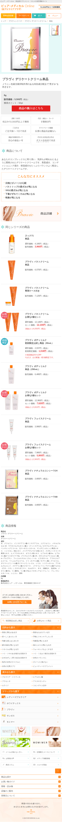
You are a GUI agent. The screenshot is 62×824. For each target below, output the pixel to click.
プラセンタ (6, 681)
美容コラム (10, 765)
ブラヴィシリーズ (15, 21)
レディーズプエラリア (16, 697)
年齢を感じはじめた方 (10, 641)
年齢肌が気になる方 (40, 641)
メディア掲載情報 (43, 758)
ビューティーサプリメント (43, 666)
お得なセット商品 (44, 621)
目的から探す (8, 627)
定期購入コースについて (46, 752)
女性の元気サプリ (8, 666)
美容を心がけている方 (41, 632)
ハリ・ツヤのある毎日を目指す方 (14, 653)
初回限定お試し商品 (14, 621)
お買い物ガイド (8, 781)
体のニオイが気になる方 (42, 645)
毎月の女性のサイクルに (11, 662)
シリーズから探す (10, 691)
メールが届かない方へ (14, 752)
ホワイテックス (13, 703)
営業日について (8, 796)
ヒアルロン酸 (38, 677)
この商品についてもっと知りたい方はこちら (31, 213)
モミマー (11, 722)
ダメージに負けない (40, 662)
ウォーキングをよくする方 (43, 649)
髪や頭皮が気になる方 (10, 645)
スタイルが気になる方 (10, 649)
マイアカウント (24, 15)
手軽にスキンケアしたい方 (43, 636)
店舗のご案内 (7, 791)
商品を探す (6, 777)
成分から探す (8, 672)
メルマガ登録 (42, 765)
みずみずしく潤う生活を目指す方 (14, 658)
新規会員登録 (8, 15)
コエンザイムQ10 (39, 685)
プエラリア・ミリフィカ (11, 677)
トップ (3, 21)
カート (40, 15)
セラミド (5, 685)
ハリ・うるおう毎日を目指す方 (44, 653)
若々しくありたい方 (9, 636)
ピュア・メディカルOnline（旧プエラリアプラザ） (18, 8)
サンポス (11, 716)
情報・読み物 (7, 786)
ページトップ (58, 771)
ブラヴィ (11, 709)
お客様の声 (10, 758)
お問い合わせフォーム (31, 598)
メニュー (55, 15)
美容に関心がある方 (9, 632)
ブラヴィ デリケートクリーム (35, 21)
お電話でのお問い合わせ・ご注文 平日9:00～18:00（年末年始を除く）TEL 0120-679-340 (50, 7)
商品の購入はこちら (31, 108)
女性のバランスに (39, 658)
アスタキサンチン (39, 681)
